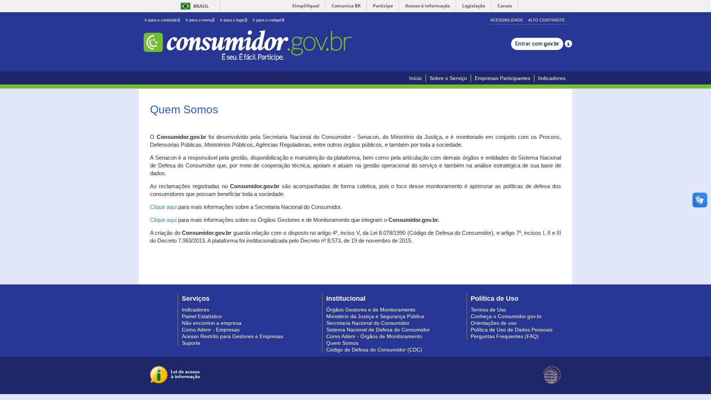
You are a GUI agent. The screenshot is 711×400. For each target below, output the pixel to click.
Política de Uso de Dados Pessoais (512, 330)
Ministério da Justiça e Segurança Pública (375, 316)
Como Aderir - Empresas (211, 330)
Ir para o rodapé (268, 20)
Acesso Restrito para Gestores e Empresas (232, 336)
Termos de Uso (488, 310)
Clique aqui (163, 207)
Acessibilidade (506, 20)
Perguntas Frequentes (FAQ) (505, 336)
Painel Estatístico (202, 316)
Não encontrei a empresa (211, 323)
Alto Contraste (546, 20)
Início (415, 78)
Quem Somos (342, 343)
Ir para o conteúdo (162, 20)
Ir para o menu (200, 20)
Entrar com (537, 44)
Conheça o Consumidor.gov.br (506, 316)
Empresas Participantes (502, 78)
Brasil (193, 6)
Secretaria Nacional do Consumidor (368, 323)
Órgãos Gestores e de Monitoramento (370, 310)
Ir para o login (233, 20)
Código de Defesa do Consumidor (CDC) (374, 350)
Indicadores (551, 78)
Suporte (191, 343)
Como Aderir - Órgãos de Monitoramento (374, 336)
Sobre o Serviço (448, 78)
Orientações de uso (494, 323)
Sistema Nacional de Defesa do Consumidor (378, 330)
